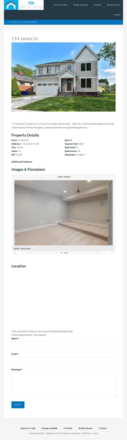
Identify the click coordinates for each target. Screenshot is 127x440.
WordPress (86, 433)
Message (16, 369)
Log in (95, 433)
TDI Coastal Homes (24, 5)
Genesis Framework (71, 433)
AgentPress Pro (53, 433)
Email (15, 354)
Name (15, 338)
